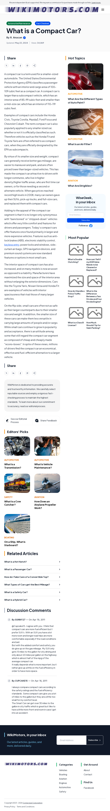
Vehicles (63, 770)
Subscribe (86, 220)
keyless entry (11, 244)
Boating (9, 537)
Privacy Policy (9, 807)
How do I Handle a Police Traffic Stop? (76, 294)
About (87, 770)
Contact (88, 774)
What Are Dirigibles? (80, 185)
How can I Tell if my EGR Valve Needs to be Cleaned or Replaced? (93, 264)
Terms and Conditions (25, 807)
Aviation (39, 497)
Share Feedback (48, 420)
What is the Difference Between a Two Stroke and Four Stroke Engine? (94, 296)
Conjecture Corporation (32, 803)
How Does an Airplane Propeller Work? (45, 505)
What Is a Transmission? (12, 466)
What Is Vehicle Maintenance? (43, 466)
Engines (63, 783)
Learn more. (96, 3)
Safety (8, 497)
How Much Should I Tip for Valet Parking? (93, 325)
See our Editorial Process (19, 420)
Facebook (89, 787)
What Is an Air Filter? (80, 144)
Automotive (11, 460)
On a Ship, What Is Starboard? (14, 543)
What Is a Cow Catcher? (12, 503)
